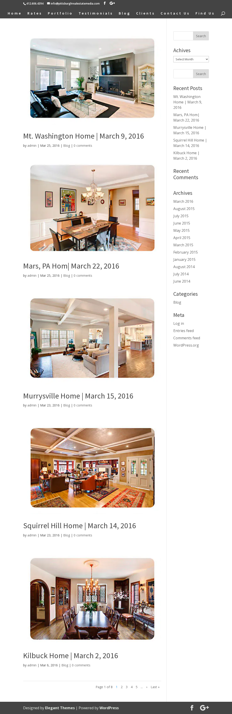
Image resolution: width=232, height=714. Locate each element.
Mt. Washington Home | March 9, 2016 (83, 136)
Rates (34, 13)
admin (31, 145)
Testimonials (96, 13)
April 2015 (181, 237)
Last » (155, 687)
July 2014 (180, 273)
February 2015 (185, 252)
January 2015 (184, 259)
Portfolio (60, 13)
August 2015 (184, 208)
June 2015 (181, 223)
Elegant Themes (60, 707)
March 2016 (183, 201)
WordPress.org (186, 345)
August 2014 (184, 266)
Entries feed (183, 330)
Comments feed (186, 337)
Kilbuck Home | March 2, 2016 (70, 655)
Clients (145, 13)
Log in (178, 323)
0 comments (83, 145)
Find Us (205, 13)
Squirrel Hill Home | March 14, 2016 (79, 525)
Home (15, 13)
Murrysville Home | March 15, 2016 (78, 396)
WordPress (109, 707)
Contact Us (175, 13)
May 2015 (181, 230)
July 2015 (180, 215)
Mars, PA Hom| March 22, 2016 (71, 266)
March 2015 (183, 244)
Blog (124, 13)
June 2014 (181, 281)
